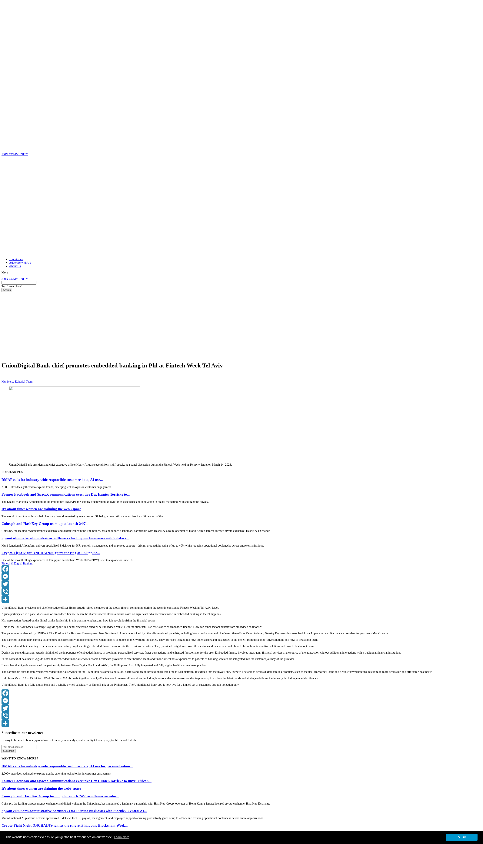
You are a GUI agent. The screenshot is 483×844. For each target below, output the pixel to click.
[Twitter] (241, 584)
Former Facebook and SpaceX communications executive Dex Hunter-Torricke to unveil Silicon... (77, 781)
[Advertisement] (241, 320)
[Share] (241, 599)
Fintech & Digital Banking (17, 563)
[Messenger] (241, 576)
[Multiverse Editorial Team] (5, 378)
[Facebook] (241, 569)
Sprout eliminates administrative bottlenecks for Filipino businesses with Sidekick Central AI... (74, 811)
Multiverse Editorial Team (17, 381)
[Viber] (241, 591)
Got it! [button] (462, 837)
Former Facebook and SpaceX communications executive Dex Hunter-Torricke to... (66, 494)
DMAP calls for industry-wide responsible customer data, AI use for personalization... (67, 766)
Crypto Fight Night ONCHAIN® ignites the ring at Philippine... (51, 553)
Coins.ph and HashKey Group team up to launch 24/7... (45, 524)
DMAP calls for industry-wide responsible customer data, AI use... (52, 480)
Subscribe (8, 750)
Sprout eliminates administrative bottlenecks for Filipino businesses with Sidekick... (65, 538)
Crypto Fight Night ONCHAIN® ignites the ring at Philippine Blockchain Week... (65, 825)
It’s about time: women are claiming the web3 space (41, 509)
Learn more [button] (121, 837)
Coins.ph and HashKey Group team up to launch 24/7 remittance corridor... (60, 796)
